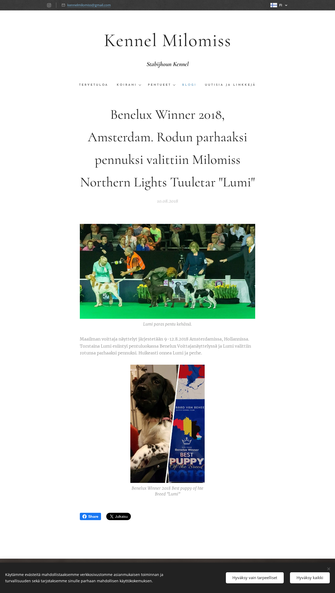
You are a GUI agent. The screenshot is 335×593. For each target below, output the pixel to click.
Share (93, 516)
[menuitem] (96, 85)
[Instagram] (49, 5)
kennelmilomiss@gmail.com (89, 5)
